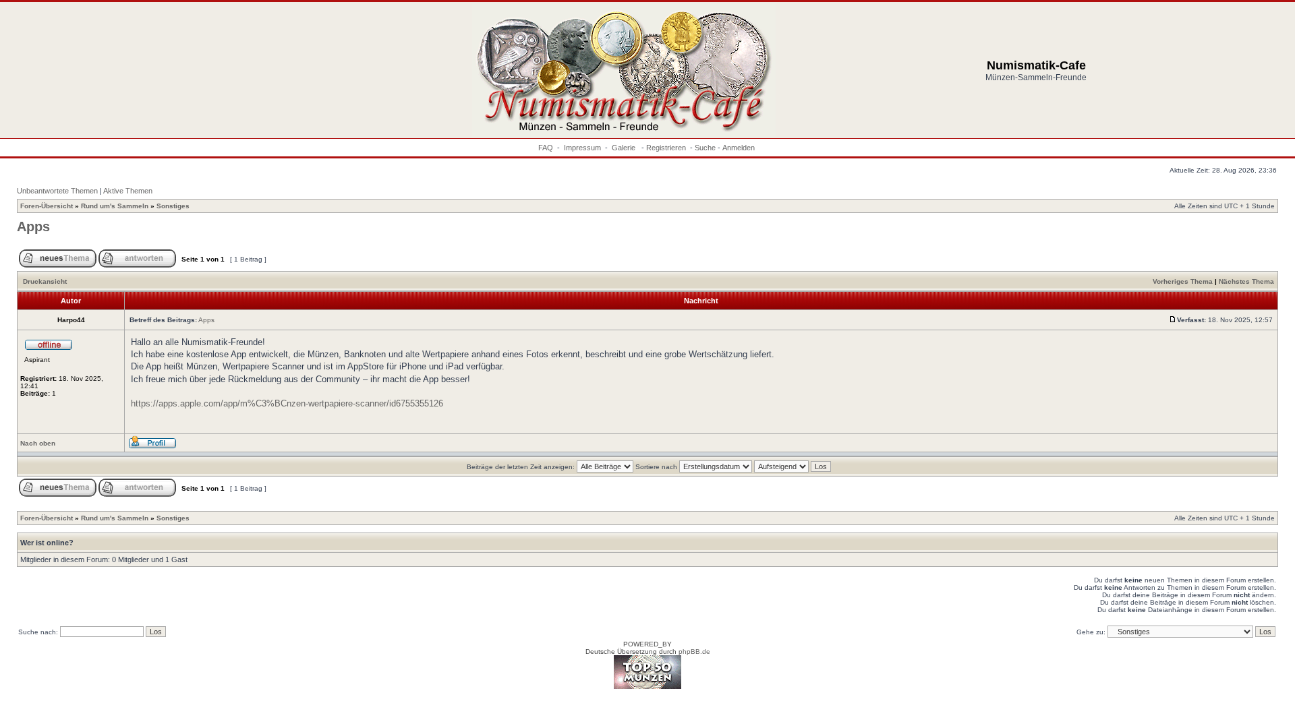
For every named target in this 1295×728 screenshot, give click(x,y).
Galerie (624, 148)
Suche (705, 148)
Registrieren (666, 148)
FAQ (545, 148)
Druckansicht (45, 281)
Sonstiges (173, 206)
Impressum (582, 148)
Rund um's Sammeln (114, 206)
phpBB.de (694, 651)
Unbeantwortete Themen (57, 191)
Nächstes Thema (1246, 281)
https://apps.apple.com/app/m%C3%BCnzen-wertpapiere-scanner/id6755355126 (287, 403)
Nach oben (37, 443)
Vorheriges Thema (1183, 281)
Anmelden (738, 148)
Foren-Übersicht (46, 206)
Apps (33, 226)
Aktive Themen (127, 191)
